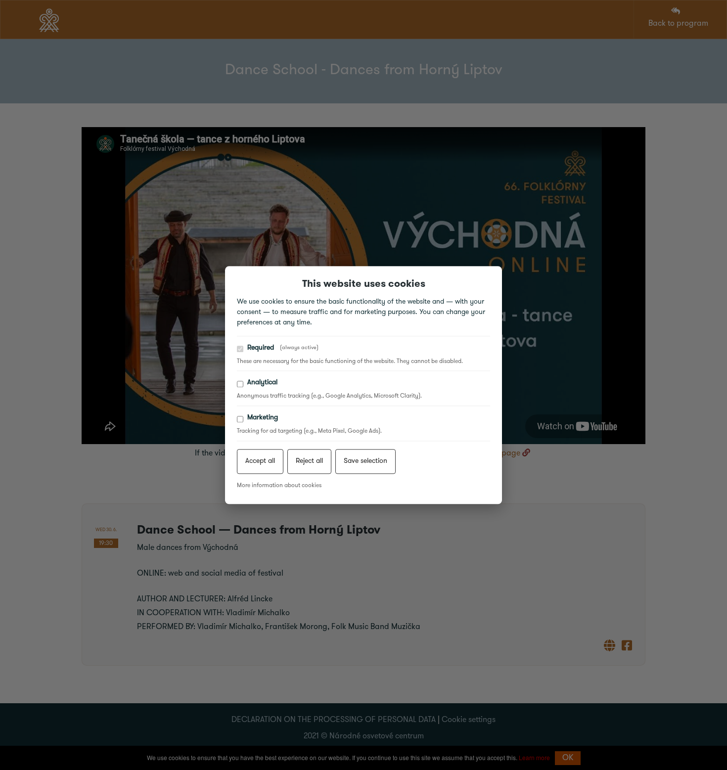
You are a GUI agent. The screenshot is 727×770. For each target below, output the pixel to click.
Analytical (262, 383)
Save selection (365, 461)
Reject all (309, 461)
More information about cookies (279, 486)
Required (282, 348)
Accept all (260, 461)
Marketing (262, 417)
